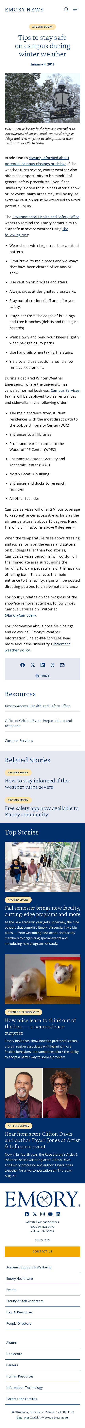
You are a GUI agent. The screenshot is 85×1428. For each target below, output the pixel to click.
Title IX (61, 1412)
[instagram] (42, 1214)
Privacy (50, 1412)
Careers (12, 1365)
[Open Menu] (75, 9)
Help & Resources (19, 1312)
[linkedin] (58, 1214)
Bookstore (14, 1354)
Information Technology (24, 1387)
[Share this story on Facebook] (22, 665)
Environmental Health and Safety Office (45, 216)
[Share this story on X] (32, 665)
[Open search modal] (66, 9)
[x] (34, 1214)
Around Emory (42, 26)
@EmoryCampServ (20, 615)
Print (45, 676)
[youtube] (50, 1214)
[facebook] (27, 1214)
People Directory (18, 1323)
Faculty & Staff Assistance (25, 1301)
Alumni (11, 1342)
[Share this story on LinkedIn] (42, 665)
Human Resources (19, 1376)
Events (11, 1290)
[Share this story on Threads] (52, 664)
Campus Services (65, 390)
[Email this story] (62, 665)
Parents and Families (21, 1399)
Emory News (24, 9)
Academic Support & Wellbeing (29, 1267)
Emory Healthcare (19, 1278)
